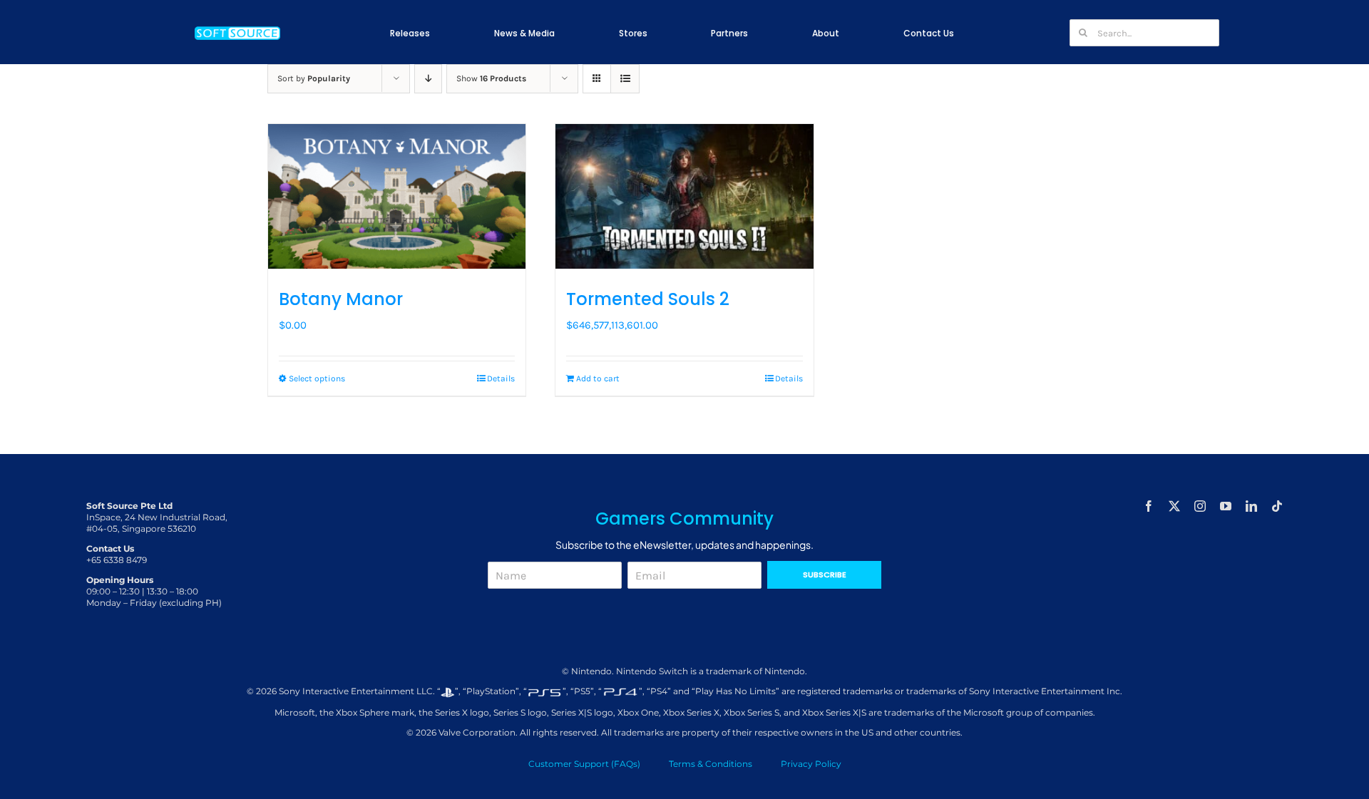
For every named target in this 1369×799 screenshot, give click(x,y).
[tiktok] (1277, 506)
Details (501, 378)
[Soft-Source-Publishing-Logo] (237, 27)
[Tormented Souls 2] (684, 196)
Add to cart (598, 378)
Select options (317, 378)
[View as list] (625, 79)
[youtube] (1225, 506)
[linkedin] (1251, 506)
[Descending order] (428, 78)
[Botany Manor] (396, 196)
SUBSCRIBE (824, 574)
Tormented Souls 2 (647, 299)
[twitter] (1174, 506)
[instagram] (1200, 506)
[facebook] (1148, 506)
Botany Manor (341, 299)
